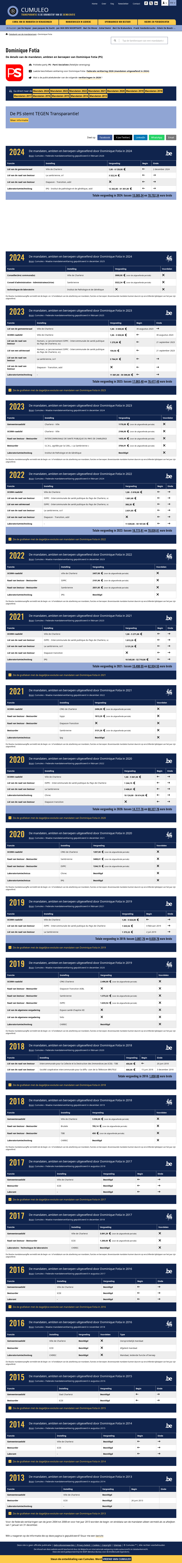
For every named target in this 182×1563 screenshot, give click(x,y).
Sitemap (117, 1545)
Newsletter (123, 3)
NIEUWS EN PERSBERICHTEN (156, 22)
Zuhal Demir (105, 28)
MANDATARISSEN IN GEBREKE (78, 22)
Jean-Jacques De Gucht (44, 28)
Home (94, 3)
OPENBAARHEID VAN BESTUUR (118, 22)
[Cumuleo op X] (151, 3)
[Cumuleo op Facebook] (146, 3)
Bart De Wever (90, 28)
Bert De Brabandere (122, 28)
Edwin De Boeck (165, 28)
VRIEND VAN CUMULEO (117, 1559)
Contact (136, 3)
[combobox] (143, 40)
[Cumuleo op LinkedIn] (156, 3)
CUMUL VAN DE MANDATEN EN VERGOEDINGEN (32, 22)
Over (104, 3)
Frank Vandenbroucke (144, 28)
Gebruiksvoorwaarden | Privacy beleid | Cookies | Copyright (82, 1545)
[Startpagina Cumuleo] (7, 34)
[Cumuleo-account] (164, 3)
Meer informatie (19, 120)
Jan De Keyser (24, 28)
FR (171, 3)
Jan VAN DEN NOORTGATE (69, 28)
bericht (99, 1535)
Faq (112, 3)
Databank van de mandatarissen (23, 34)
